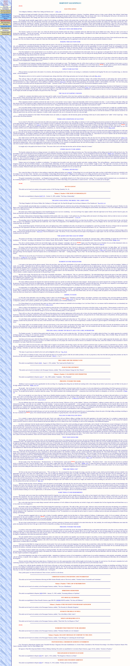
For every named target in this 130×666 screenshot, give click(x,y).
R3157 (54, 356)
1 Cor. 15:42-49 (39, 459)
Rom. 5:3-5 (70, 299)
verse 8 (69, 172)
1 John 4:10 (75, 398)
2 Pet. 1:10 (58, 11)
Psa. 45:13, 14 (101, 203)
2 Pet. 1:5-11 (49, 305)
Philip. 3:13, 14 (34, 385)
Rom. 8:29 (111, 128)
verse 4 (38, 125)
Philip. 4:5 (110, 153)
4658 (40, 363)
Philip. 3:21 (116, 240)
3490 (40, 593)
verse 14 (102, 244)
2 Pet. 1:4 (87, 87)
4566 (40, 662)
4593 (40, 656)
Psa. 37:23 (64, 352)
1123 (40, 377)
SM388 (59, 600)
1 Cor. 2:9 (77, 217)
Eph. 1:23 (89, 457)
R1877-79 (42, 196)
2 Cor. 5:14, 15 (42, 399)
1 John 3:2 (24, 257)
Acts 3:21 (62, 81)
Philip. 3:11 (85, 463)
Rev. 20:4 (97, 76)
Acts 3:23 (39, 231)
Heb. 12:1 (40, 481)
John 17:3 (124, 137)
